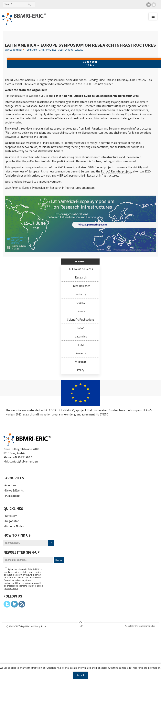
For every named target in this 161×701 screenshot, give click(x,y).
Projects (81, 353)
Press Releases (80, 286)
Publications (12, 496)
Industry (81, 294)
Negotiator (12, 521)
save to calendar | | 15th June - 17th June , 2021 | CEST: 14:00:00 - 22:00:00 (44, 49)
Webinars (81, 362)
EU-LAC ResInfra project (98, 84)
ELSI (81, 345)
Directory (11, 516)
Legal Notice (26, 626)
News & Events (14, 490)
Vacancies (81, 336)
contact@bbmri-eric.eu (23, 461)
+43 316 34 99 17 (22, 457)
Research (81, 277)
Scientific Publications (80, 319)
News (80, 328)
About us (10, 485)
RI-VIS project (66, 167)
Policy (80, 370)
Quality (81, 303)
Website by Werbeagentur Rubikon (140, 626)
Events (81, 311)
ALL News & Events (81, 269)
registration (115, 161)
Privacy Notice (39, 626)
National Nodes (14, 526)
